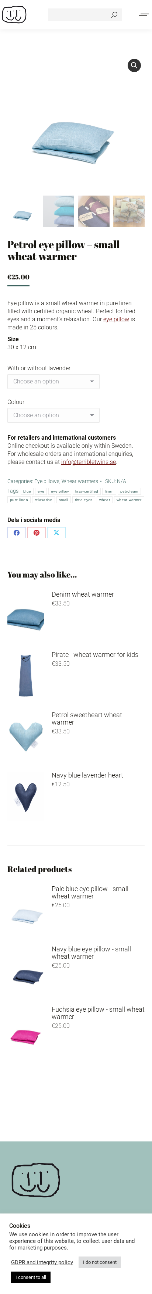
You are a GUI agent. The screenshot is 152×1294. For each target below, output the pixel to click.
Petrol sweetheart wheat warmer (87, 718)
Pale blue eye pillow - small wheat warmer (90, 892)
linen (109, 491)
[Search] (114, 14)
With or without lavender (38, 368)
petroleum (129, 491)
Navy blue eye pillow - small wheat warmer (91, 953)
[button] (134, 65)
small (63, 500)
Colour (15, 401)
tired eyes (84, 500)
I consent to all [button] (30, 1277)
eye (41, 491)
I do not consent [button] (100, 1262)
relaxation (43, 500)
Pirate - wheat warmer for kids (95, 654)
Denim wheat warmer (83, 594)
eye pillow (116, 319)
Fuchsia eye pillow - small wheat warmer (98, 1013)
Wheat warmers (80, 481)
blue (27, 491)
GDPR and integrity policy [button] (42, 1262)
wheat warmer (129, 500)
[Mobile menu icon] (144, 15)
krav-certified (86, 491)
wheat (104, 500)
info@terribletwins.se (88, 461)
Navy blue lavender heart (87, 775)
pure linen (19, 500)
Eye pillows (46, 481)
